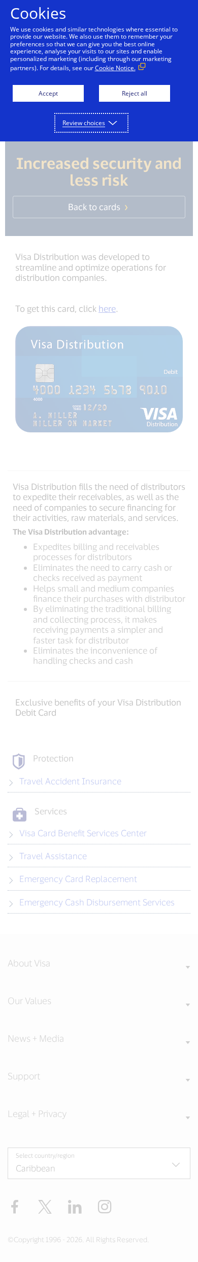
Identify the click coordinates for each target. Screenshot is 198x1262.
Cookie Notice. (115, 68)
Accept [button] (48, 93)
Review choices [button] (83, 123)
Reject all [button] (134, 93)
